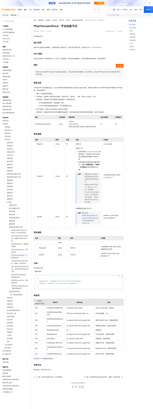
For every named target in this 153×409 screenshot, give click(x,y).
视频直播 (13, 15)
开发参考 (47, 20)
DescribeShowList (90, 218)
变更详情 (47, 370)
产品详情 (119, 31)
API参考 (54, 20)
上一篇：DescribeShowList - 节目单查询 (49, 377)
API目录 (61, 20)
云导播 (68, 20)
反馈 (82, 387)
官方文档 (5, 15)
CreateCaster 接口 (92, 151)
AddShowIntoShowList (90, 215)
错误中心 (40, 358)
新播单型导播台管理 (77, 20)
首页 (35, 20)
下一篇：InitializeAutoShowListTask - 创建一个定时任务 (102, 377)
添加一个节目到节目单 (93, 47)
